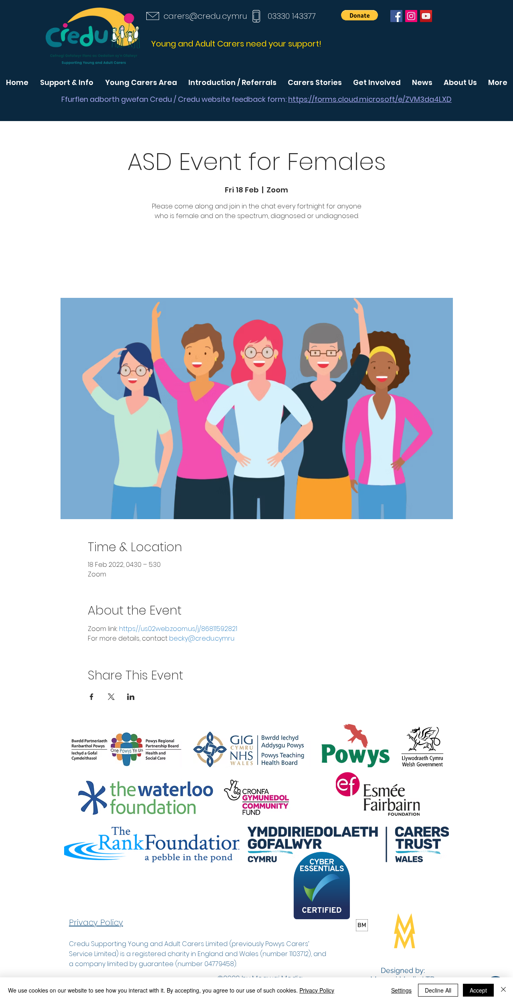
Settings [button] (401, 990)
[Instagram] (411, 16)
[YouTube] (426, 16)
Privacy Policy (316, 990)
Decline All (438, 990)
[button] (359, 15)
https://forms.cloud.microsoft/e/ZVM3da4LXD (370, 99)
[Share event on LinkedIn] (131, 697)
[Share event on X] (111, 697)
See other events (256, 260)
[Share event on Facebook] (91, 697)
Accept (478, 990)
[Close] (503, 990)
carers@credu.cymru (205, 16)
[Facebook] (396, 16)
